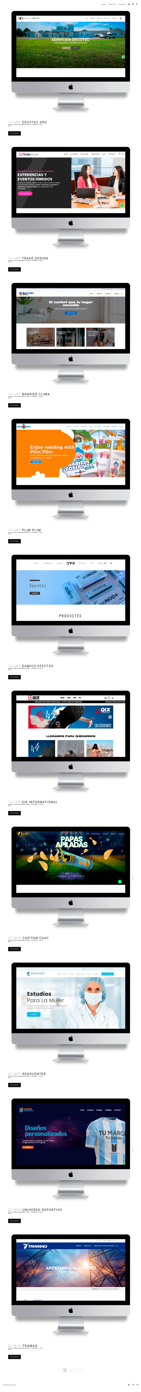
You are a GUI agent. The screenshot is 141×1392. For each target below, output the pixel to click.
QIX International (40, 802)
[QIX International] (70, 742)
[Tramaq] (70, 1286)
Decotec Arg (34, 122)
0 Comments (34, 124)
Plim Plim (31, 530)
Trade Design (35, 258)
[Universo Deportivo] (70, 1150)
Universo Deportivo (42, 1210)
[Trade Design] (70, 199)
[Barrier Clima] (70, 335)
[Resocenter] (70, 1014)
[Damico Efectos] (70, 607)
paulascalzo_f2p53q (24, 124)
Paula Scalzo (12, 1385)
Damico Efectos (37, 666)
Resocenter (34, 1074)
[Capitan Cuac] (70, 878)
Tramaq (30, 1346)
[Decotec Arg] (70, 63)
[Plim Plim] (70, 471)
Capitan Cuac (36, 938)
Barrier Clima (36, 394)
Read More (14, 133)
